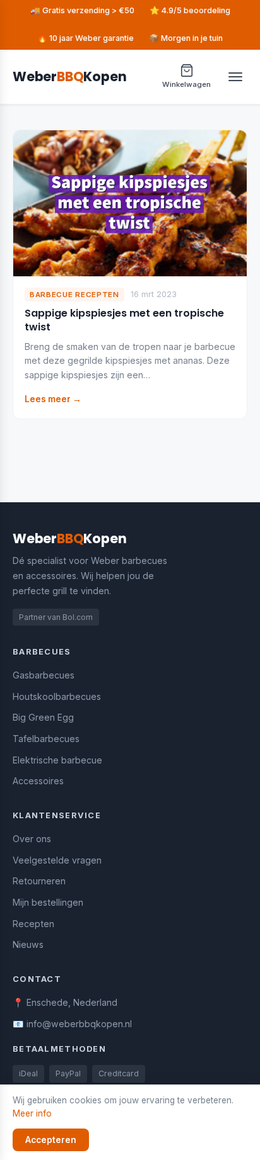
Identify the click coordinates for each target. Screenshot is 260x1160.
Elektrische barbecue (57, 760)
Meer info (32, 1113)
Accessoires (38, 780)
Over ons (32, 838)
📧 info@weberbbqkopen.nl (72, 1023)
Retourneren (39, 881)
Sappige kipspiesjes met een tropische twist (124, 320)
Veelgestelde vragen (57, 860)
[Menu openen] (235, 76)
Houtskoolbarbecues (57, 696)
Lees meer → (53, 399)
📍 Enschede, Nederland (65, 1002)
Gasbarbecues (43, 675)
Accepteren (50, 1140)
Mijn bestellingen (48, 902)
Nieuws (28, 944)
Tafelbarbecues (46, 738)
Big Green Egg (43, 717)
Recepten (33, 923)
